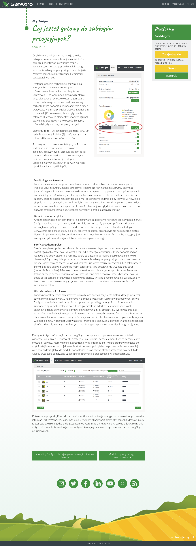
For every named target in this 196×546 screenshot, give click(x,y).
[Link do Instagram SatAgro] (122, 484)
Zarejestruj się (171, 54)
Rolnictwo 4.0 (64, 4)
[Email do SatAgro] (61, 484)
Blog (50, 4)
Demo (165, 4)
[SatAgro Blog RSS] (134, 484)
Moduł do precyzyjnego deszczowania (122, 456)
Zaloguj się (178, 4)
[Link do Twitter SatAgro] (73, 484)
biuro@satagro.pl (184, 537)
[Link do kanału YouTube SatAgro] (110, 484)
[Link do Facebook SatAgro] (85, 484)
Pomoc (41, 4)
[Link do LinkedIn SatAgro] (98, 484)
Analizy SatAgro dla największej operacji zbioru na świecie (66, 456)
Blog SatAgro (39, 21)
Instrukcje (171, 75)
